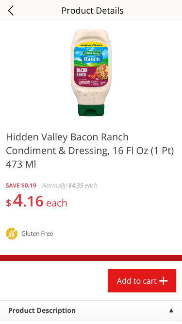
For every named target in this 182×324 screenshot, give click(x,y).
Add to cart (137, 280)
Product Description (42, 310)
